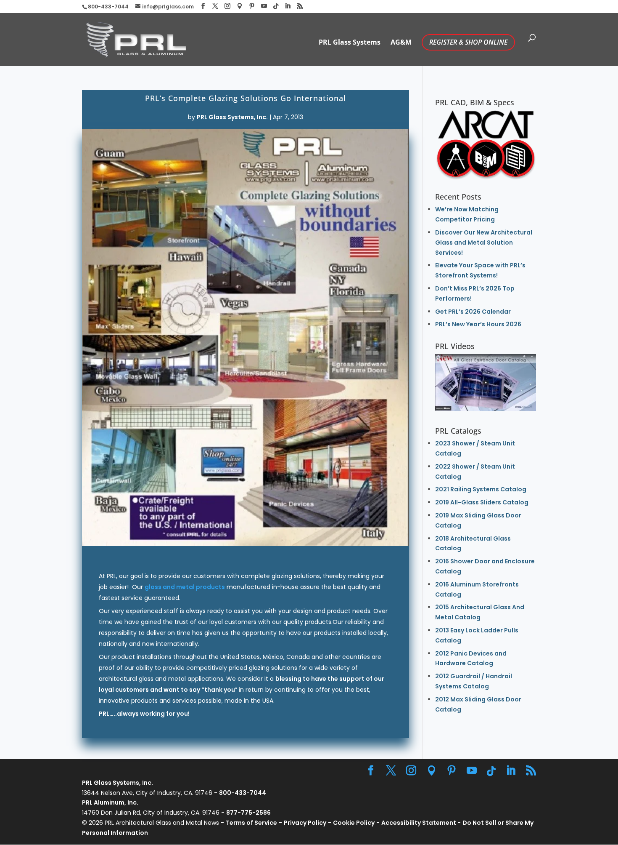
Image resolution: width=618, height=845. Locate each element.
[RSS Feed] (300, 6)
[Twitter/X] (215, 6)
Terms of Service (251, 822)
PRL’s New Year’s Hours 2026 (478, 324)
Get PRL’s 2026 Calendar (473, 311)
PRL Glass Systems (349, 43)
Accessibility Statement (419, 822)
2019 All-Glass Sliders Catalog (481, 502)
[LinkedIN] (288, 6)
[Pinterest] (252, 6)
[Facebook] (203, 6)
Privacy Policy (305, 822)
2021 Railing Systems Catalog (480, 489)
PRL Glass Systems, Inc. (232, 117)
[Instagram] (227, 6)
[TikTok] (275, 6)
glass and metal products (185, 587)
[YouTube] (264, 6)
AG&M (401, 43)
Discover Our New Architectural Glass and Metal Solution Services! (483, 242)
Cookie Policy (354, 822)
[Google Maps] (240, 6)
